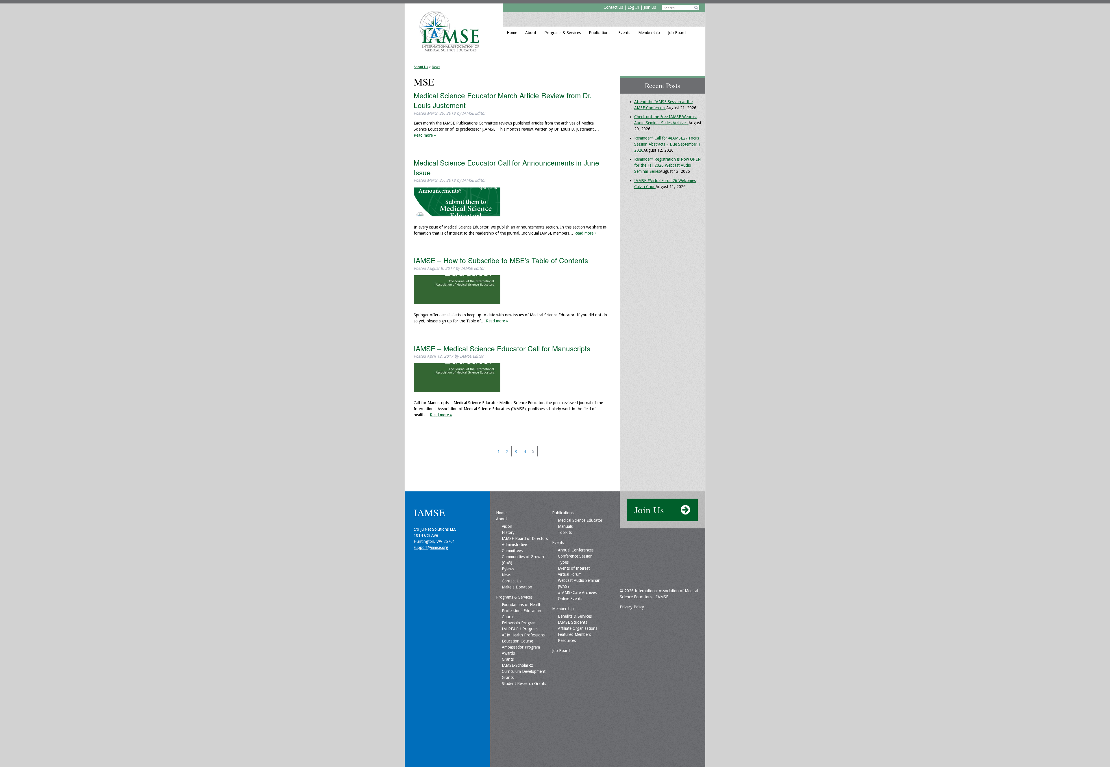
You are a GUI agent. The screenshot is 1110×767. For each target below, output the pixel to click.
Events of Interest (574, 568)
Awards (508, 653)
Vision (507, 526)
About (530, 32)
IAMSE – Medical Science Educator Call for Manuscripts (502, 348)
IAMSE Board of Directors (525, 538)
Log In (633, 7)
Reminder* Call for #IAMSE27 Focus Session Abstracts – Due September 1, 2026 (668, 144)
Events (624, 32)
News (436, 67)
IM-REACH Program (520, 629)
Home (512, 32)
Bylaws (508, 569)
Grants (508, 659)
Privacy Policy (632, 607)
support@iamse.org (431, 547)
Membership (649, 32)
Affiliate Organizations (577, 628)
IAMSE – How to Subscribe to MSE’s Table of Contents (501, 260)
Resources (567, 640)
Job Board (677, 32)
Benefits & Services (575, 616)
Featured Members (574, 634)
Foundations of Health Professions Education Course (521, 610)
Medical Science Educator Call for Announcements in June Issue (506, 167)
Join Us (650, 7)
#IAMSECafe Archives (577, 592)
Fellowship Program (519, 623)
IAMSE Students (572, 622)
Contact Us (613, 7)
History (508, 532)
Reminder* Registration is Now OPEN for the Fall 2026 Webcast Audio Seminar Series (667, 165)
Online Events (570, 598)
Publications (599, 32)
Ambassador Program (521, 647)
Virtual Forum (570, 574)
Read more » (425, 135)
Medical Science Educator (580, 520)
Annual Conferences (575, 550)
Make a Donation (517, 587)
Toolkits (565, 532)
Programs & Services (562, 32)
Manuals (565, 526)
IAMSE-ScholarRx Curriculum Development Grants (523, 671)
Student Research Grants (524, 683)
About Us (421, 67)
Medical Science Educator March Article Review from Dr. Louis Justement (503, 100)
